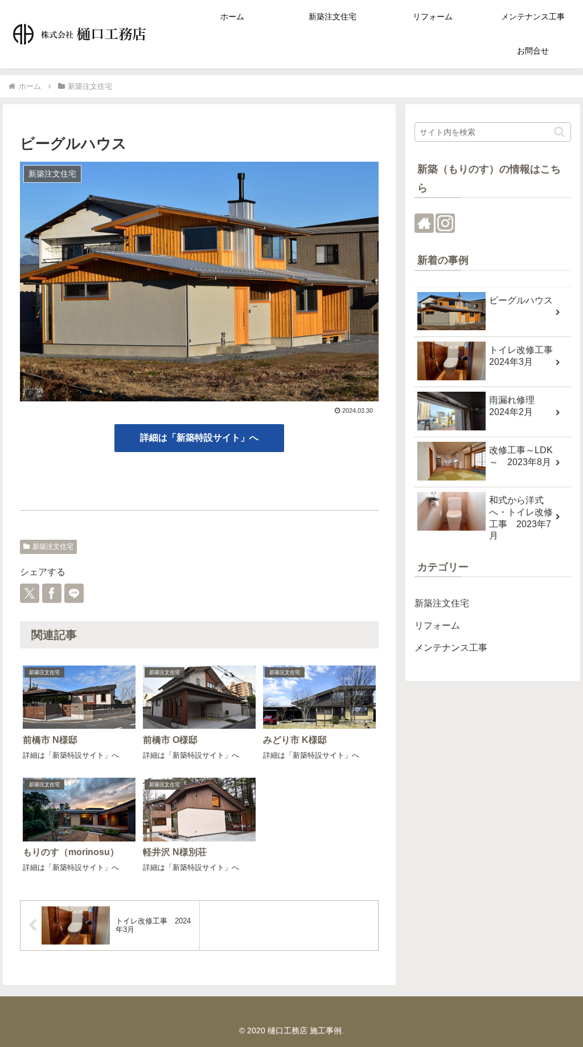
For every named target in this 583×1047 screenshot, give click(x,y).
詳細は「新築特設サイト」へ (199, 437)
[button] (559, 131)
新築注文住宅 (52, 547)
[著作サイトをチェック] (424, 223)
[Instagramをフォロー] (445, 223)
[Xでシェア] (29, 593)
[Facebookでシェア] (51, 593)
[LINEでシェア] (74, 593)
